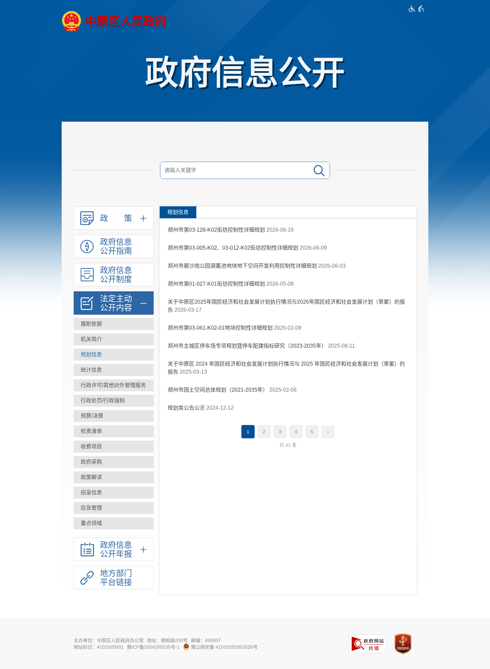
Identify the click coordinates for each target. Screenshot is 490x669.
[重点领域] (114, 523)
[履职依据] (114, 324)
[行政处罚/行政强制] (114, 401)
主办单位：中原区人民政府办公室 (109, 640)
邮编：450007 (206, 640)
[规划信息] (114, 355)
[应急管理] (114, 508)
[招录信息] (114, 493)
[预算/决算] (114, 416)
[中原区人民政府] (114, 21)
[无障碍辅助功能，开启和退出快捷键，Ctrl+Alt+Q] (416, 9)
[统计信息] (114, 370)
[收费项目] (114, 447)
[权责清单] (114, 431)
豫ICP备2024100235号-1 (153, 647)
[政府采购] (114, 462)
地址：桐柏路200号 (167, 640)
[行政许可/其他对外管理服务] (114, 385)
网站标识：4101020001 (99, 647)
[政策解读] (114, 477)
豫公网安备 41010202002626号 (224, 647)
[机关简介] (114, 339)
